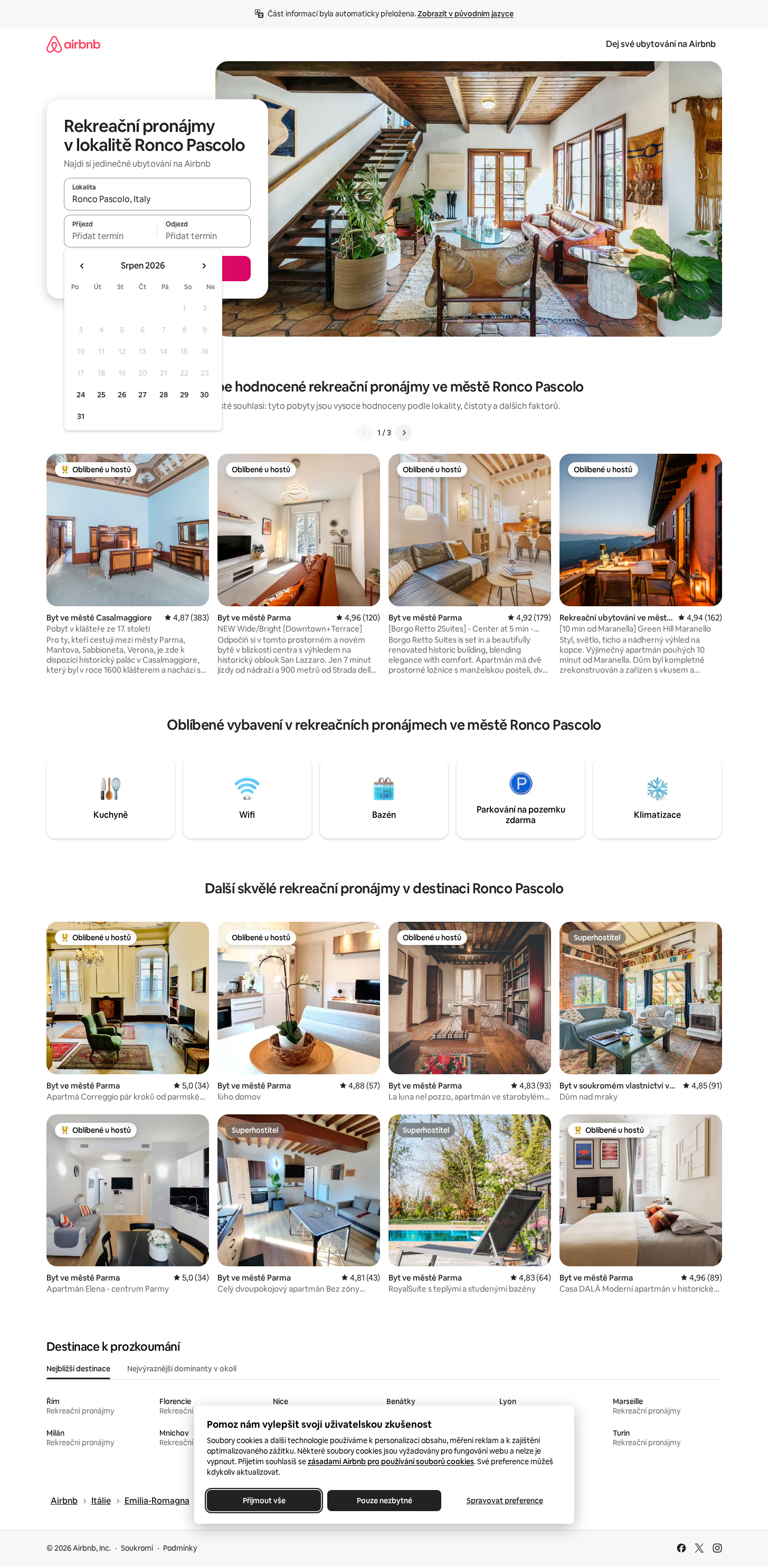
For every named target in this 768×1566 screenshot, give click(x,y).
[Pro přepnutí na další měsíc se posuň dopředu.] (204, 266)
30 (204, 394)
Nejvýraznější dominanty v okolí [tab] (181, 1368)
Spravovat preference (504, 1500)
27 (142, 394)
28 (163, 394)
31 (80, 416)
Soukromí (137, 1548)
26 (122, 394)
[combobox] (157, 199)
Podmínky (180, 1548)
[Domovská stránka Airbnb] (73, 44)
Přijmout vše (263, 1500)
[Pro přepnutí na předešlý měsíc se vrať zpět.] (82, 266)
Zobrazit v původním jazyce (466, 13)
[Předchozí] (364, 432)
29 (184, 394)
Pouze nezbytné (384, 1500)
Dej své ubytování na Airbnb (661, 44)
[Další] (403, 432)
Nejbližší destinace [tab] (78, 1368)
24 (81, 394)
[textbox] (110, 236)
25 (101, 394)
